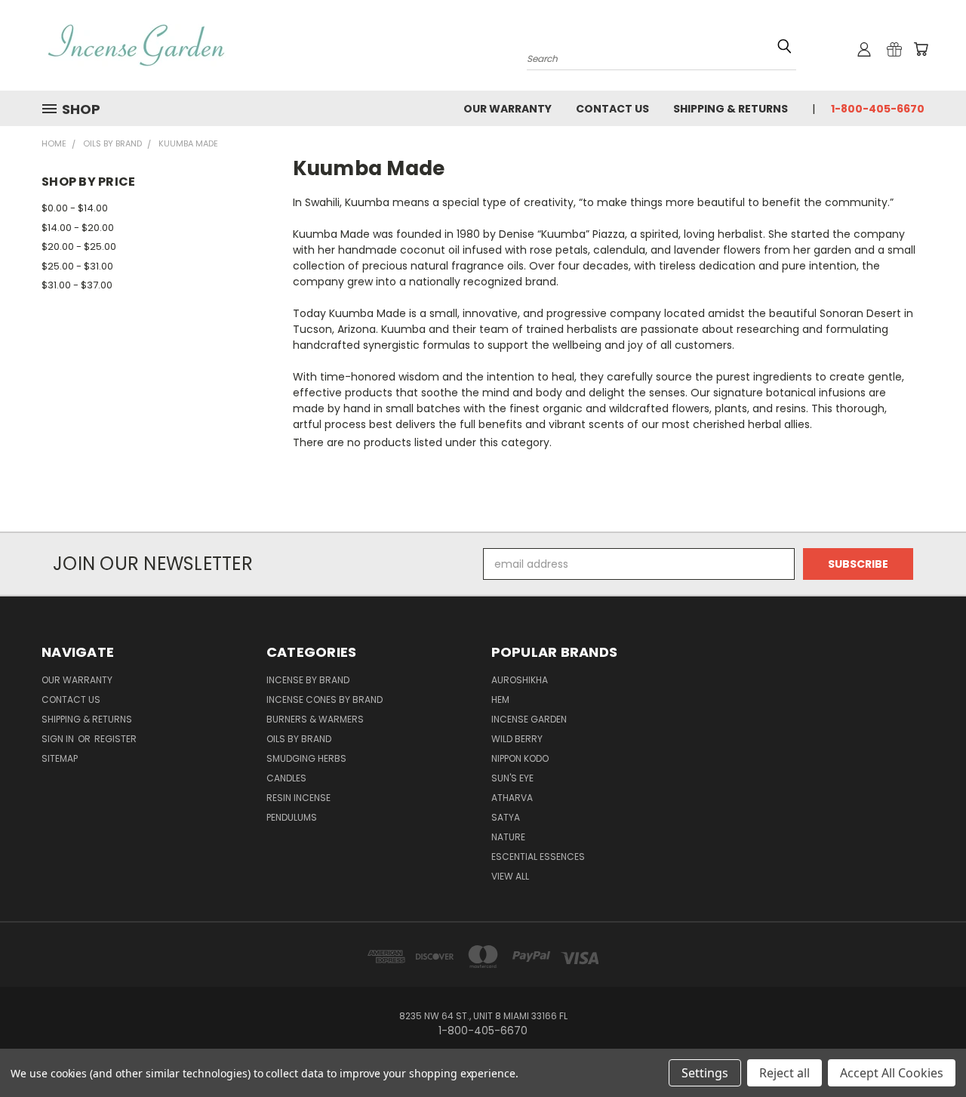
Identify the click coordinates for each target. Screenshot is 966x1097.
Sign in (59, 738)
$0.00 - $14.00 (75, 208)
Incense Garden (529, 719)
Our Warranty (507, 108)
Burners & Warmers (315, 719)
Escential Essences (538, 856)
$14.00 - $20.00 (78, 227)
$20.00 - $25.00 (79, 246)
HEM (500, 699)
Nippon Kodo (520, 758)
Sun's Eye (512, 778)
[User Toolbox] (864, 49)
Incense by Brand (307, 679)
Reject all (784, 1073)
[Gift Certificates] (894, 49)
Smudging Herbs (306, 758)
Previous (926, 1049)
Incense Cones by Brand (324, 699)
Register (115, 738)
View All (510, 876)
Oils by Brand (298, 738)
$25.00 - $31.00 (77, 266)
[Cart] (920, 49)
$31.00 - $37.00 (77, 285)
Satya (505, 817)
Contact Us (612, 108)
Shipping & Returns (730, 108)
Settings (704, 1073)
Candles (286, 778)
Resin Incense (298, 797)
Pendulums (291, 817)
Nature (508, 836)
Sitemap (60, 758)
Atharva (512, 797)
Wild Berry (517, 738)
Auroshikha (519, 679)
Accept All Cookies (891, 1073)
